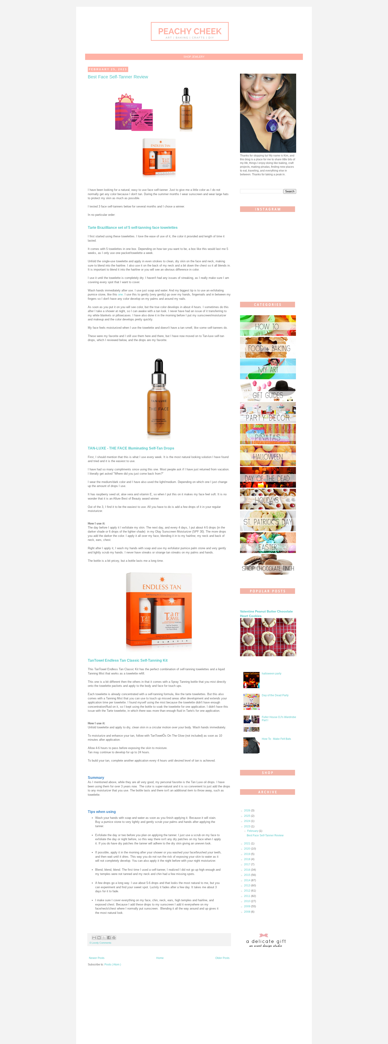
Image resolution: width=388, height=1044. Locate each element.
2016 (247, 869)
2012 (247, 890)
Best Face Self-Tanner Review (118, 76)
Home (160, 958)
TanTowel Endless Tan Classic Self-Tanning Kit (128, 660)
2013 (247, 885)
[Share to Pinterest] (114, 937)
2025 (247, 815)
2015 (247, 875)
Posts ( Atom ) (112, 964)
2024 (247, 821)
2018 (247, 859)
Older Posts (222, 958)
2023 (247, 826)
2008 (247, 911)
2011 (247, 896)
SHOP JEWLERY (194, 56)
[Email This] (94, 937)
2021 (247, 843)
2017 (247, 864)
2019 (247, 854)
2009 (247, 906)
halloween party (271, 673)
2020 (247, 848)
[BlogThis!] (99, 937)
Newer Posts (96, 958)
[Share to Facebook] (109, 937)
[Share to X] (104, 937)
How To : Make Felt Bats (276, 738)
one (120, 294)
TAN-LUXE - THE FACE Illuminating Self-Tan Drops (131, 448)
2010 (247, 901)
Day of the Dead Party (275, 695)
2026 (247, 810)
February (253, 831)
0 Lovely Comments (100, 942)
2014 (247, 880)
